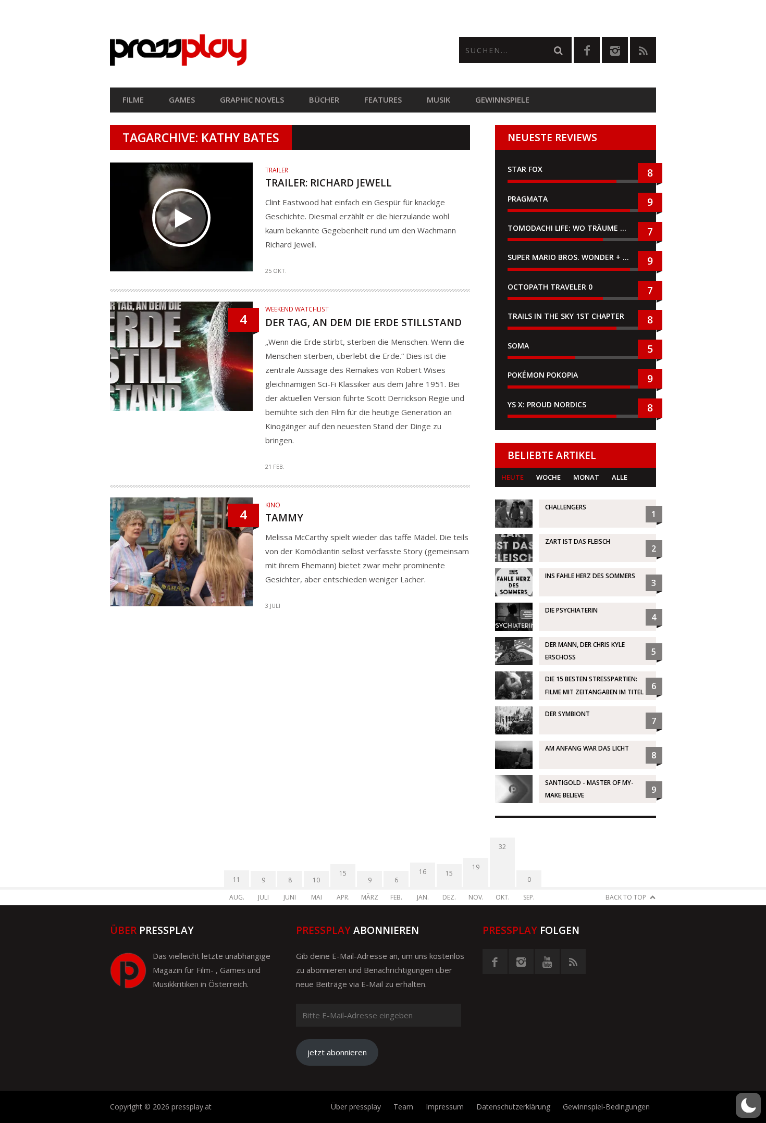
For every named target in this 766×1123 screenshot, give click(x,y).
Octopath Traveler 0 (550, 287)
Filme (133, 99)
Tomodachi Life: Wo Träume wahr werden (576, 228)
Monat (586, 477)
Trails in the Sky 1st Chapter (567, 316)
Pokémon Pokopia (543, 375)
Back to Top (626, 897)
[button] (748, 1105)
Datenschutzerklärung (513, 1107)
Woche (548, 477)
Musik (438, 99)
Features (383, 99)
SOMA (518, 346)
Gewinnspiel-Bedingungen (606, 1107)
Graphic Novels (252, 99)
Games (182, 99)
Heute (512, 477)
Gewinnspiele (502, 99)
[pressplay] (246, 50)
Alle (619, 477)
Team (403, 1107)
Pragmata (528, 199)
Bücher (324, 99)
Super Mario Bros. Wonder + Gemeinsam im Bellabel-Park (576, 257)
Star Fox (525, 169)
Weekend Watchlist (297, 309)
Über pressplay (356, 1107)
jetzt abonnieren (337, 1052)
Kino (272, 505)
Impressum (445, 1107)
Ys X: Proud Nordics (547, 404)
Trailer (276, 170)
